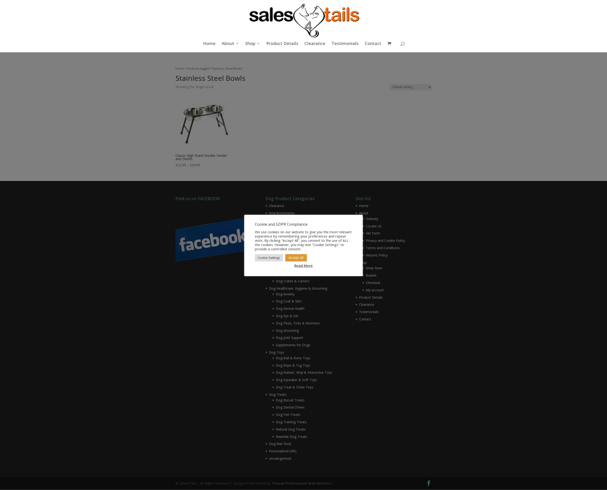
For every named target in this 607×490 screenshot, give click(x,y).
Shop (250, 44)
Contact (373, 44)
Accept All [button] (296, 257)
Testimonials (345, 44)
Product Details (282, 44)
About (228, 44)
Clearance (314, 44)
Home (209, 44)
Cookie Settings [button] (269, 258)
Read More (303, 265)
